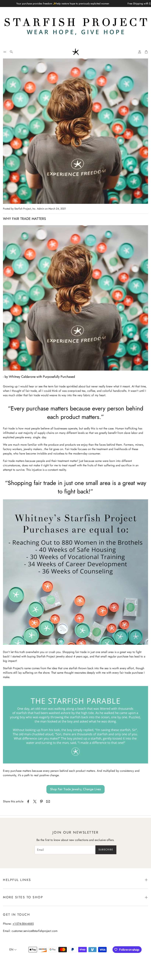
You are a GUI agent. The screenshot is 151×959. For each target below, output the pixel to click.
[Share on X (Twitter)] (35, 801)
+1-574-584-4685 (23, 924)
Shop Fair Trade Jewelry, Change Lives (75, 789)
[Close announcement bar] (147, 3)
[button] (5, 52)
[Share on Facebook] (28, 801)
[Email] (48, 801)
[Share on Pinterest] (41, 801)
